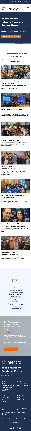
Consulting (4, 138)
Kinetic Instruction (7, 83)
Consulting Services (22, 385)
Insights (12, 1)
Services (19, 380)
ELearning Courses (6, 195)
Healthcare (11, 138)
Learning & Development (18, 195)
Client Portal (22, 1)
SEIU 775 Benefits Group (9, 169)
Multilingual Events (18, 109)
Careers (19, 397)
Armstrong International (9, 254)
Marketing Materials (6, 109)
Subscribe (17, 1)
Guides (4, 401)
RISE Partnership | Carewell (10, 140)
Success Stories (6, 397)
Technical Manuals (15, 252)
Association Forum (7, 112)
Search (27, 1)
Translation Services (23, 382)
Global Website (5, 252)
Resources (5, 395)
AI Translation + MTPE (7, 81)
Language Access (7, 387)
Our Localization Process (6, 390)
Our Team (4, 383)
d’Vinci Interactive (7, 197)
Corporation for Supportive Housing (13, 226)
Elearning (16, 81)
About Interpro (6, 380)
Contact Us (8, 1)
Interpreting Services (23, 383)
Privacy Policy (20, 418)
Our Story (4, 382)
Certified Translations (8, 385)
